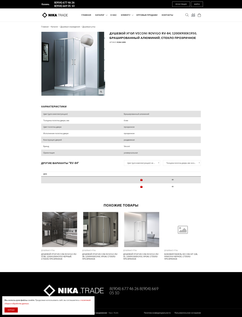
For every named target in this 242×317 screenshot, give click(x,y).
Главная (86, 15)
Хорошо (11, 310)
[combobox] (142, 163)
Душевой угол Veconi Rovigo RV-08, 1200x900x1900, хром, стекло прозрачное (100, 256)
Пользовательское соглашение (187, 313)
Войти (197, 4)
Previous (35, 235)
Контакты (167, 15)
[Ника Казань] (73, 290)
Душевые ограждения (70, 26)
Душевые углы (88, 26)
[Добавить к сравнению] (74, 216)
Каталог (100, 15)
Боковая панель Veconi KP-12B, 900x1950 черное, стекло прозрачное (181, 256)
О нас (113, 15)
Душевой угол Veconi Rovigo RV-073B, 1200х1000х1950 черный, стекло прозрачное (59, 256)
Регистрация (181, 4)
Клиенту (125, 15)
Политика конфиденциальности (157, 313)
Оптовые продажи (147, 15)
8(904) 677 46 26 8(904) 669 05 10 (134, 290)
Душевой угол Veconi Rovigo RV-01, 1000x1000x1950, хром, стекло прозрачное (141, 256)
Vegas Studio (113, 313)
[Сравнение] (193, 15)
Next (207, 235)
